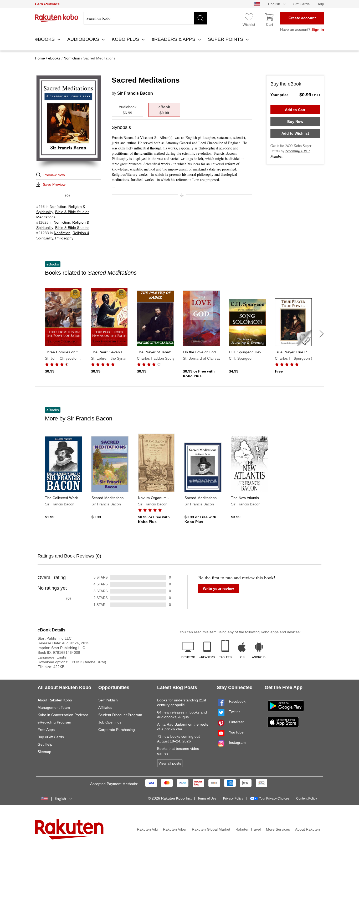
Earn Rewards (47, 4)
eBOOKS (45, 39)
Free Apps (46, 729)
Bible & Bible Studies (72, 212)
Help (320, 4)
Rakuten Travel (248, 829)
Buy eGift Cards (51, 737)
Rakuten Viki (147, 829)
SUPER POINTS (226, 39)
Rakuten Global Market (211, 829)
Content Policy (306, 798)
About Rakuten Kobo (55, 700)
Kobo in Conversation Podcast (63, 715)
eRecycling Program (54, 722)
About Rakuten (307, 829)
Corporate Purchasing (116, 729)
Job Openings (109, 722)
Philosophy (64, 238)
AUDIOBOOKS (83, 39)
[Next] (321, 334)
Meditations (45, 217)
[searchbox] (145, 18)
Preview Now (54, 175)
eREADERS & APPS (174, 39)
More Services (278, 829)
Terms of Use (207, 798)
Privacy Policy (233, 798)
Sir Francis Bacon (135, 93)
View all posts (169, 763)
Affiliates (105, 707)
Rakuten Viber (175, 829)
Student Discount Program (120, 715)
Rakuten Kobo (56, 18)
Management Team (54, 707)
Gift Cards (301, 4)
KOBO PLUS (126, 39)
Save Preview (54, 184)
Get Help (45, 744)
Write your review (218, 588)
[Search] (200, 18)
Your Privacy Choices (274, 798)
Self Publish (108, 700)
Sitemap (44, 752)
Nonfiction (58, 206)
